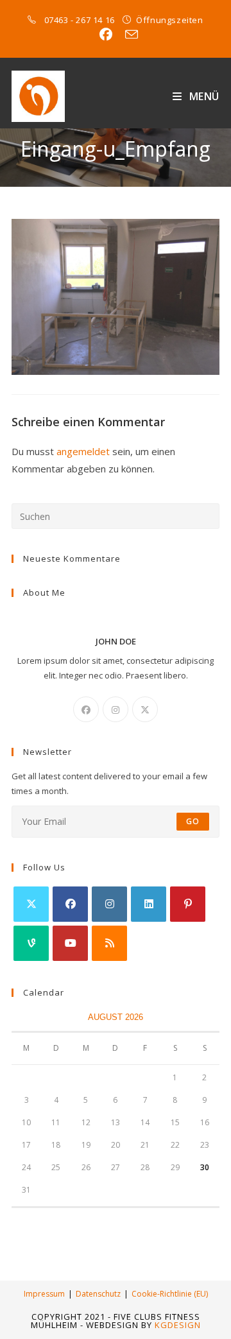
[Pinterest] (187, 904)
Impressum (44, 1293)
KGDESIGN (178, 1325)
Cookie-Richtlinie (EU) (170, 1293)
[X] (145, 709)
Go (193, 821)
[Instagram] (115, 709)
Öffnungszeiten (169, 20)
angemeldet (83, 451)
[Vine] (31, 943)
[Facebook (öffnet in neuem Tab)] (106, 34)
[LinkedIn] (148, 904)
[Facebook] (86, 709)
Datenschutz (98, 1293)
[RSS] (109, 943)
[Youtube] (70, 943)
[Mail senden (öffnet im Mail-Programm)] (128, 34)
